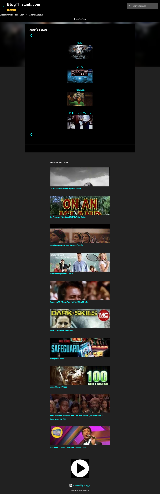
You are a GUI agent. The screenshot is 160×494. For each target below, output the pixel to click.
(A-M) (80, 43)
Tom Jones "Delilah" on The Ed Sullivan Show (68, 448)
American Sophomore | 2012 (61, 274)
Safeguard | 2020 (57, 359)
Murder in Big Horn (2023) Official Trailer (66, 245)
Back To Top (80, 19)
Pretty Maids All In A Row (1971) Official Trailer (69, 302)
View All (80, 89)
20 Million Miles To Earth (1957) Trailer (65, 189)
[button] (30, 35)
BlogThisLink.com (23, 4)
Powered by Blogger (81, 485)
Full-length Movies (80, 113)
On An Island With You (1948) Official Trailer (68, 217)
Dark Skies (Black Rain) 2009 (61, 330)
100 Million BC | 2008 (58, 387)
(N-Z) (80, 66)
